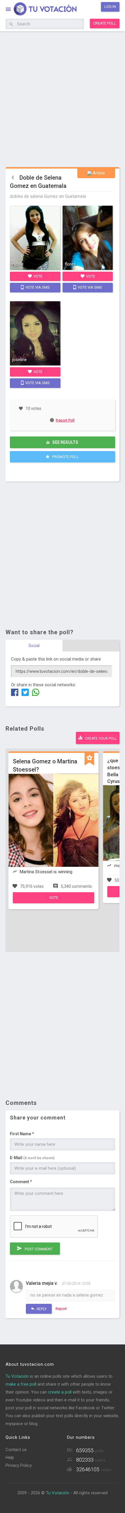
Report (61, 1308)
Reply (41, 1309)
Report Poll (65, 420)
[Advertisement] (62, 98)
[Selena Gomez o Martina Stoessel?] (53, 902)
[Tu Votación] (42, 10)
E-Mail (32, 1157)
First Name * (22, 1133)
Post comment (38, 1249)
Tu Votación (17, 1376)
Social (34, 645)
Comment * (21, 1181)
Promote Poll (65, 457)
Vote (37, 276)
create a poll (60, 1392)
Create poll (104, 23)
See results (64, 442)
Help (10, 1457)
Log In (110, 6)
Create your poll (100, 738)
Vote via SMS (37, 287)
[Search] (11, 24)
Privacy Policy (19, 1465)
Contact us (16, 1449)
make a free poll (21, 1384)
